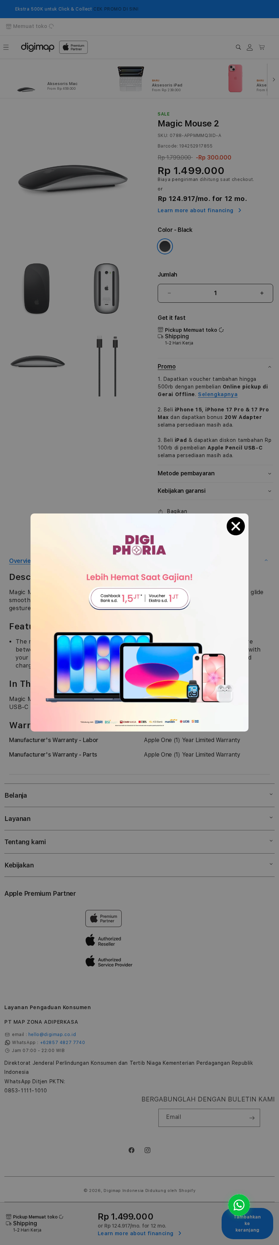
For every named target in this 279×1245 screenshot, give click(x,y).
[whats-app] (239, 1205)
